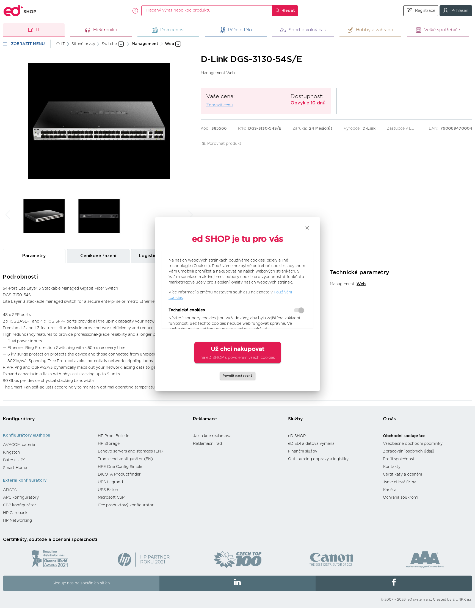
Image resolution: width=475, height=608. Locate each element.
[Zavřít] (307, 228)
